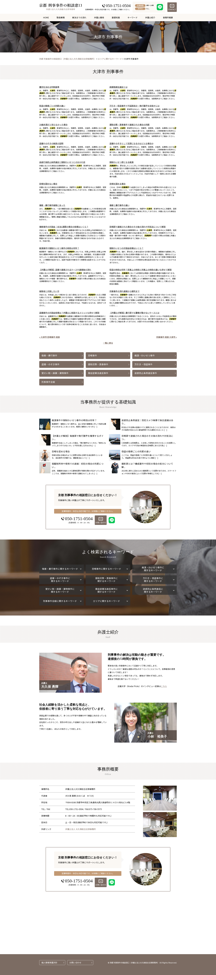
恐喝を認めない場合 (48, 183)
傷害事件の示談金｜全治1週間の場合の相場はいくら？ (63, 226)
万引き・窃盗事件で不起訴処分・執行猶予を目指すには (135, 105)
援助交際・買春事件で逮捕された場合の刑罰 (130, 124)
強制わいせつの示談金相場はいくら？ (127, 248)
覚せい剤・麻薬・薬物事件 (55, 373)
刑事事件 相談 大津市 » (166, 337)
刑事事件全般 (48, 381)
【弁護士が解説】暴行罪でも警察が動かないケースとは (134, 312)
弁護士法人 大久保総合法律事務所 (80, 829)
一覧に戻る (108, 342)
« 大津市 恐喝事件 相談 (49, 337)
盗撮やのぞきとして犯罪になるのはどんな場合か (132, 143)
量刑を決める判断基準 (49, 87)
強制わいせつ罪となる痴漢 (122, 162)
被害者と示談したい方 (49, 291)
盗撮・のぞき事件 (51, 364)
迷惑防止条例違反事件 (145, 373)
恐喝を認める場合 (118, 183)
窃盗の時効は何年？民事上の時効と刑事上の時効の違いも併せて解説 (141, 269)
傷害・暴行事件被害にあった (52, 205)
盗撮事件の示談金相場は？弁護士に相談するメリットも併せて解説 (69, 312)
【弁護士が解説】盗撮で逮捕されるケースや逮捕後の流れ (65, 269)
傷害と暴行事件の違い (120, 205)
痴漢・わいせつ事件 (144, 355)
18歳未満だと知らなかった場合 (53, 124)
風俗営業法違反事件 (98, 373)
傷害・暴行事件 (49, 355)
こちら (164, 686)
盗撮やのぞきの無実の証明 (51, 143)
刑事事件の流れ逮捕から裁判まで (125, 291)
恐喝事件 (92, 355)
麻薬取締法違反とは (119, 87)
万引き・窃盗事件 (143, 364)
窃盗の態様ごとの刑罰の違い (52, 105)
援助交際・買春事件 (98, 364)
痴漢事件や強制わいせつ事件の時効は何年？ (59, 248)
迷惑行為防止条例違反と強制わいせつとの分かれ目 (62, 162)
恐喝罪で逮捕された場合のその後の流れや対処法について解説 (138, 226)
